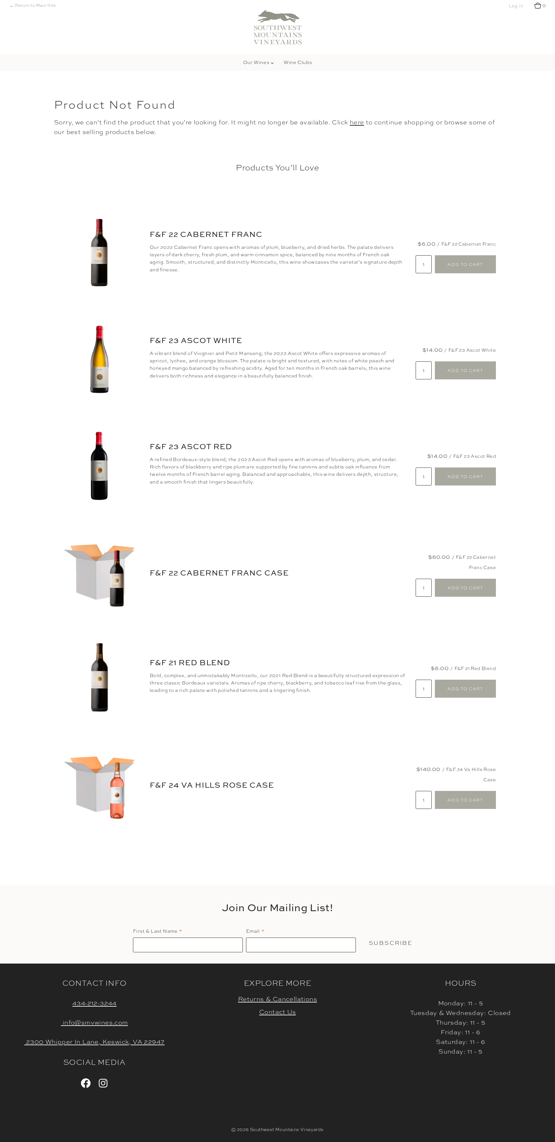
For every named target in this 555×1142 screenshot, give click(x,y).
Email (253, 931)
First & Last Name (155, 931)
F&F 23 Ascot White (196, 340)
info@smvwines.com (94, 1022)
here (357, 122)
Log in (516, 6)
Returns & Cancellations (277, 998)
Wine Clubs (298, 62)
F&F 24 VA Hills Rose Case (212, 785)
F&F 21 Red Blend (190, 662)
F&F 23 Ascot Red (191, 446)
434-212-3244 (94, 1003)
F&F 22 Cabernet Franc (206, 234)
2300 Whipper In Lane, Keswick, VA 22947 (94, 1041)
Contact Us (277, 1011)
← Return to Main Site (33, 5)
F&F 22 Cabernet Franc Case (219, 572)
